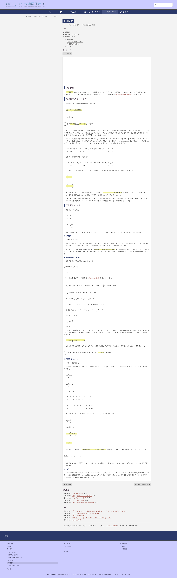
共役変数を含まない (73, 44)
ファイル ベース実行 (79, 498)
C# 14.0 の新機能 (78, 500)
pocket (55, 16)
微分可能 (70, 39)
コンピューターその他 (91, 12)
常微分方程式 (11, 552)
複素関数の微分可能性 (72, 34)
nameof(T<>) (76, 520)
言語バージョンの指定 (84, 496)
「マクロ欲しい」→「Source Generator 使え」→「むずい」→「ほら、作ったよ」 (99, 511)
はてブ (48, 16)
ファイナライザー (78, 515)
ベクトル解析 (68, 546)
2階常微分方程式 (13, 555)
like (42, 16)
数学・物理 (111, 12)
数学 (6, 536)
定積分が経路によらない (75, 42)
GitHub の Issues (111, 525)
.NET (60, 12)
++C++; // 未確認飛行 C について (108, 574)
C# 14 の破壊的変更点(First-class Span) (85, 513)
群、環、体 (67, 543)
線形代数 (9, 546)
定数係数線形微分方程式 (15, 557)
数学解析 (9, 549)
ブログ (125, 12)
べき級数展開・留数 (141, 484)
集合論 (9, 569)
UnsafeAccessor (77, 493)
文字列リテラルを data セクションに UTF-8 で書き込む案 (91, 518)
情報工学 (73, 12)
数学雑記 (124, 549)
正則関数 (68, 21)
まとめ (69, 46)
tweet (29, 16)
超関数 (66, 551)
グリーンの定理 (93, 278)
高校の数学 (10, 543)
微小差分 (68, 484)
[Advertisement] (106, 71)
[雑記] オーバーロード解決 (85, 502)
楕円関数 (124, 543)
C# (50, 12)
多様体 (123, 546)
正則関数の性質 (70, 36)
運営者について (126, 574)
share (35, 16)
